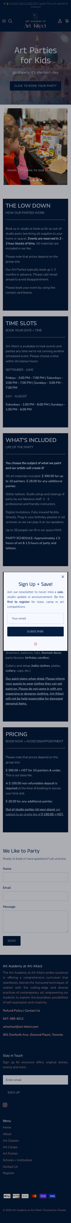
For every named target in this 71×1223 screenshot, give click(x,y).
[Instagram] (35, 644)
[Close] (63, 577)
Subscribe (35, 631)
